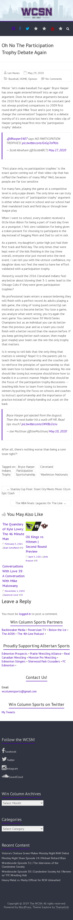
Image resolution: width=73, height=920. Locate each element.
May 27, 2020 (57, 150)
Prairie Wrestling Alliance (46, 653)
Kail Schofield (11, 547)
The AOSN (8, 634)
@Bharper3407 (17, 139)
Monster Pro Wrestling (42, 657)
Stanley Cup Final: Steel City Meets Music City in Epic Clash (36, 491)
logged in (25, 614)
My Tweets (8, 712)
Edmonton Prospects (14, 653)
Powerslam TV (37, 630)
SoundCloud (16, 777)
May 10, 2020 (58, 431)
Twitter (11, 760)
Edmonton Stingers (14, 661)
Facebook (10, 751)
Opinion (32, 79)
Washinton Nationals (54, 474)
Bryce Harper (26, 467)
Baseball (14, 79)
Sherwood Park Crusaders (44, 661)
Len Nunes (14, 73)
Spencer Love (11, 594)
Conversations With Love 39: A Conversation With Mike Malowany (13, 576)
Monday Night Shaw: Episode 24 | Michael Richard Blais (34, 858)
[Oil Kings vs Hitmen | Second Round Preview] (37, 524)
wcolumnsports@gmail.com (19, 691)
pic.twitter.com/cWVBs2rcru (39, 424)
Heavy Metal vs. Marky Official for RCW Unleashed (31, 880)
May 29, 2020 (36, 73)
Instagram (12, 768)
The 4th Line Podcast (30, 634)
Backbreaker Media (13, 630)
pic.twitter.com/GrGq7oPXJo (40, 143)
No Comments (54, 79)
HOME (23, 79)
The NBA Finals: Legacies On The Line (40, 503)
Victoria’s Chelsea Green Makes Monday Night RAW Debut (35, 853)
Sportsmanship (25, 474)
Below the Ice (57, 630)
